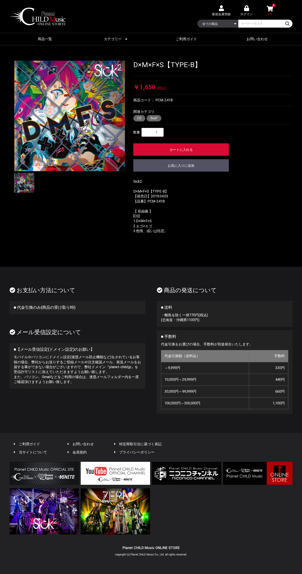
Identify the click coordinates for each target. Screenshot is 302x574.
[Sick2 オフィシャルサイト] (44, 511)
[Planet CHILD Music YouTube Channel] (115, 473)
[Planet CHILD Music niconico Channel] (186, 473)
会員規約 (80, 452)
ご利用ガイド (186, 39)
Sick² (154, 118)
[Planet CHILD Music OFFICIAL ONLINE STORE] (257, 473)
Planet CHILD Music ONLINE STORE (151, 548)
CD (139, 118)
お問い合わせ (257, 39)
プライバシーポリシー (137, 452)
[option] (69, 116)
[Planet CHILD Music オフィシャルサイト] (44, 473)
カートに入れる (181, 150)
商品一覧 (45, 39)
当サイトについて (33, 452)
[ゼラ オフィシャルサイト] (115, 511)
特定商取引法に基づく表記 (140, 444)
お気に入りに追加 (181, 166)
